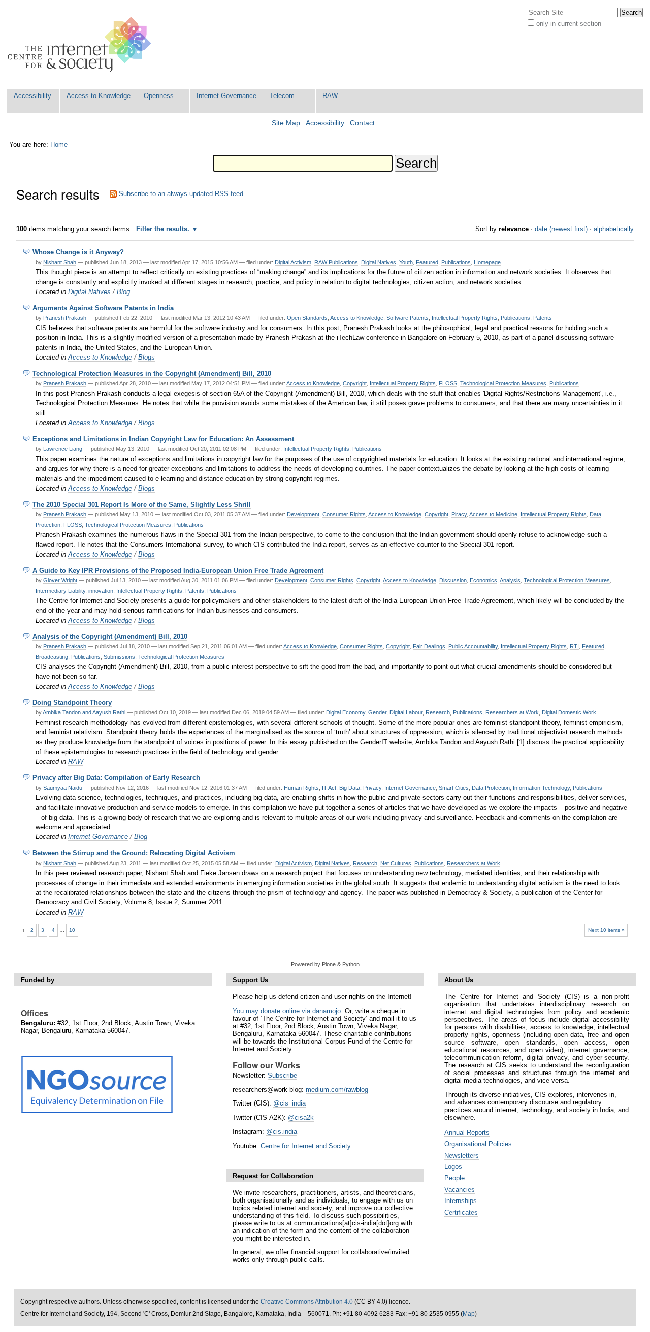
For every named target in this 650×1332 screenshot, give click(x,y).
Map (469, 1313)
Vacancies (459, 1189)
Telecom (282, 96)
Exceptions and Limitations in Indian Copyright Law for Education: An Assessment (163, 439)
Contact (362, 123)
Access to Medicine (493, 514)
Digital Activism (293, 262)
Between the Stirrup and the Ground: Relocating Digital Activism (133, 853)
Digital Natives (378, 262)
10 (72, 930)
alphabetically (614, 229)
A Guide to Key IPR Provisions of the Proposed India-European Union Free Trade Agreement (177, 570)
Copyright (355, 383)
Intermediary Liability (60, 591)
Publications (456, 262)
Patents (542, 318)
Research (438, 712)
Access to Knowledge (99, 96)
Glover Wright (60, 580)
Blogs (146, 357)
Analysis (510, 580)
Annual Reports (467, 1132)
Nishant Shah (59, 262)
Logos (453, 1167)
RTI (574, 646)
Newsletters (461, 1155)
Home (59, 144)
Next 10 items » (606, 930)
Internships (460, 1201)
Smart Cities (454, 788)
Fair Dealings (429, 646)
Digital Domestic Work (569, 712)
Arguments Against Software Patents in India (103, 308)
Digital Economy (345, 712)
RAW (330, 96)
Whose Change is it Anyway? (78, 252)
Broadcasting (52, 657)
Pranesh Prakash (64, 318)
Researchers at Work (512, 712)
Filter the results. (163, 229)
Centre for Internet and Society (306, 1146)
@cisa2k (301, 1117)
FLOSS (448, 383)
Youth (406, 262)
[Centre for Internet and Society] (82, 44)
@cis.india (281, 1131)
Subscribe (282, 1075)
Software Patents (407, 318)
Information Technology (541, 788)
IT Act (329, 788)
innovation (100, 591)
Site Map (286, 123)
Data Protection (491, 788)
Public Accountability (473, 646)
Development (303, 514)
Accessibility (32, 96)
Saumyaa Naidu (62, 788)
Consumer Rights (344, 514)
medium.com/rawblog (337, 1089)
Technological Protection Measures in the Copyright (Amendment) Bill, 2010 (151, 373)
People (454, 1178)
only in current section (568, 23)
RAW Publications (336, 262)
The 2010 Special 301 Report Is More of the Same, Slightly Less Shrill (141, 504)
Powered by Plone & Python (325, 964)
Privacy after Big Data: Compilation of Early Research (116, 778)
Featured (427, 262)
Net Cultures (395, 863)
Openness (159, 96)
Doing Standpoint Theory (72, 702)
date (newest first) (561, 229)
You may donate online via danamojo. (288, 1011)
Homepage (487, 262)
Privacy (372, 788)
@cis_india (289, 1103)
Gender (377, 712)
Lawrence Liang (62, 449)
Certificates (461, 1212)
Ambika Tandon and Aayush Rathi (84, 712)
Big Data (349, 788)
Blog (123, 292)
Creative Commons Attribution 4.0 (307, 1301)
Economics (483, 580)
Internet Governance (226, 96)
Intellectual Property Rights (465, 318)
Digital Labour (405, 712)
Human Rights (301, 788)
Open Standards (307, 318)
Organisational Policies (478, 1144)
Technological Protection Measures (503, 383)
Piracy (459, 514)
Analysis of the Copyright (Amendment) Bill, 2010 (109, 636)
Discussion (453, 580)
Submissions (119, 657)
